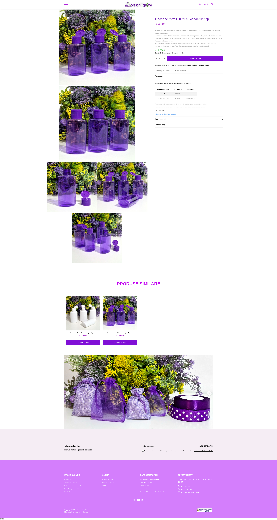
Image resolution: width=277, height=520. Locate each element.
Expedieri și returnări (71, 489)
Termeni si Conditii (70, 483)
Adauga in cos (195, 58)
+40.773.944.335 (186, 489)
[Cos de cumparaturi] (211, 4)
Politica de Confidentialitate (203, 451)
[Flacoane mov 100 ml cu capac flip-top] (97, 47)
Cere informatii (181, 71)
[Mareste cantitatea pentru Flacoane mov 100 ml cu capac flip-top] (164, 58)
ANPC (104, 486)
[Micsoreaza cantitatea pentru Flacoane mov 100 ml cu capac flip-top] (156, 58)
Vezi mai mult (160, 110)
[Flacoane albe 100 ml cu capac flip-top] (83, 313)
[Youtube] (138, 500)
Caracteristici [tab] (160, 119)
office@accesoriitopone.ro (189, 492)
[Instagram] (143, 500)
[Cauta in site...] (200, 4)
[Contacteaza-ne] (204, 4)
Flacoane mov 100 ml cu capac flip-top (120, 333)
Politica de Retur (108, 483)
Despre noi (68, 480)
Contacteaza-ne (69, 492)
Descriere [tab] (159, 76)
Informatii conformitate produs (165, 114)
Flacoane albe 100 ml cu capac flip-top (83, 333)
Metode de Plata (108, 480)
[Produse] (66, 6)
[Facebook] (134, 500)
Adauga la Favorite (163, 71)
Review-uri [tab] (161, 125)
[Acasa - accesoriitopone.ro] (138, 4)
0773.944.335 (185, 486)
